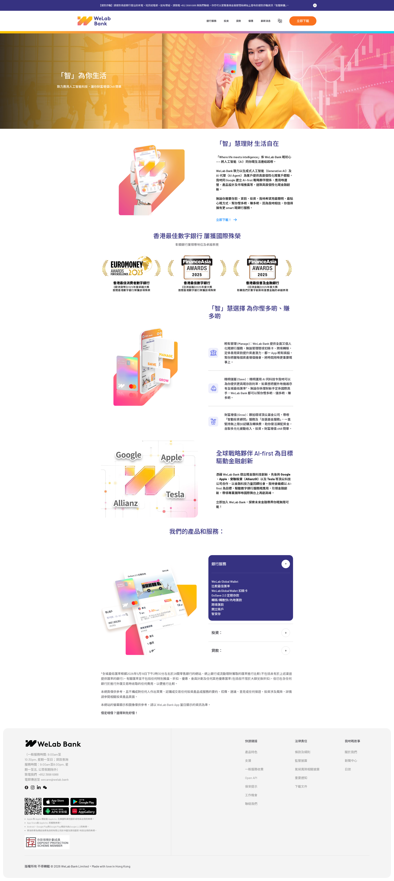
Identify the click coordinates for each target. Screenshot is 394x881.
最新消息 (266, 20)
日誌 (348, 769)
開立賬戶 (217, 609)
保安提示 (251, 786)
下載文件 (301, 786)
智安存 (216, 614)
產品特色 (251, 752)
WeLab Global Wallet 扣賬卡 (229, 591)
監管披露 (301, 760)
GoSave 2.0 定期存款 (225, 595)
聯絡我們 (251, 803)
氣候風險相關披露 (307, 769)
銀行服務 (211, 20)
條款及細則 (302, 752)
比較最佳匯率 (220, 586)
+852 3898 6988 (48, 774)
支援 (248, 760)
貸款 (238, 20)
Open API (251, 778)
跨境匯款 (217, 604)
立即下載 (303, 21)
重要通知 (301, 778)
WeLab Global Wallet (224, 581)
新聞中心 (351, 760)
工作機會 (251, 795)
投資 (226, 20)
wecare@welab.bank (55, 779)
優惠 (250, 20)
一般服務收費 (254, 769)
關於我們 (351, 752)
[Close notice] (315, 5)
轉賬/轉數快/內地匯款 (226, 600)
